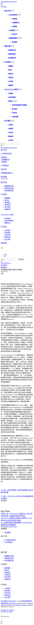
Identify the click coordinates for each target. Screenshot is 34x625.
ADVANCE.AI (13, 603)
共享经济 (10, 77)
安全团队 (10, 128)
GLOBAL (4, 6)
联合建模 (14, 42)
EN (2, 3)
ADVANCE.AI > (6, 263)
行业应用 (8, 62)
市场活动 (10, 93)
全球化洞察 (15, 116)
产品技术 (14, 112)
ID (1, 5)
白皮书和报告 (12, 97)
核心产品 (8, 10)
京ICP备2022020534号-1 (8, 601)
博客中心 (10, 101)
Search (21, 259)
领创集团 (8, 532)
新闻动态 (10, 136)
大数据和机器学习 (13, 38)
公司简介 (10, 124)
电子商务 (10, 81)
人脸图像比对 (15, 22)
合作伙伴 (10, 132)
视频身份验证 (12, 54)
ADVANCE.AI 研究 (11, 89)
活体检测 (14, 18)
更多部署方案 (12, 58)
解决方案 (8, 46)
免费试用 (4, 243)
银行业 (10, 70)
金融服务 (10, 66)
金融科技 (10, 85)
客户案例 (14, 109)
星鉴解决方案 (12, 50)
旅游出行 (10, 73)
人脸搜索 (14, 26)
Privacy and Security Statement (17, 605)
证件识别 (14, 34)
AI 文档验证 (11, 30)
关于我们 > (4, 265)
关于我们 (8, 120)
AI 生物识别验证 (12, 15)
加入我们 (10, 140)
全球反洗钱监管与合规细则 (19, 105)
